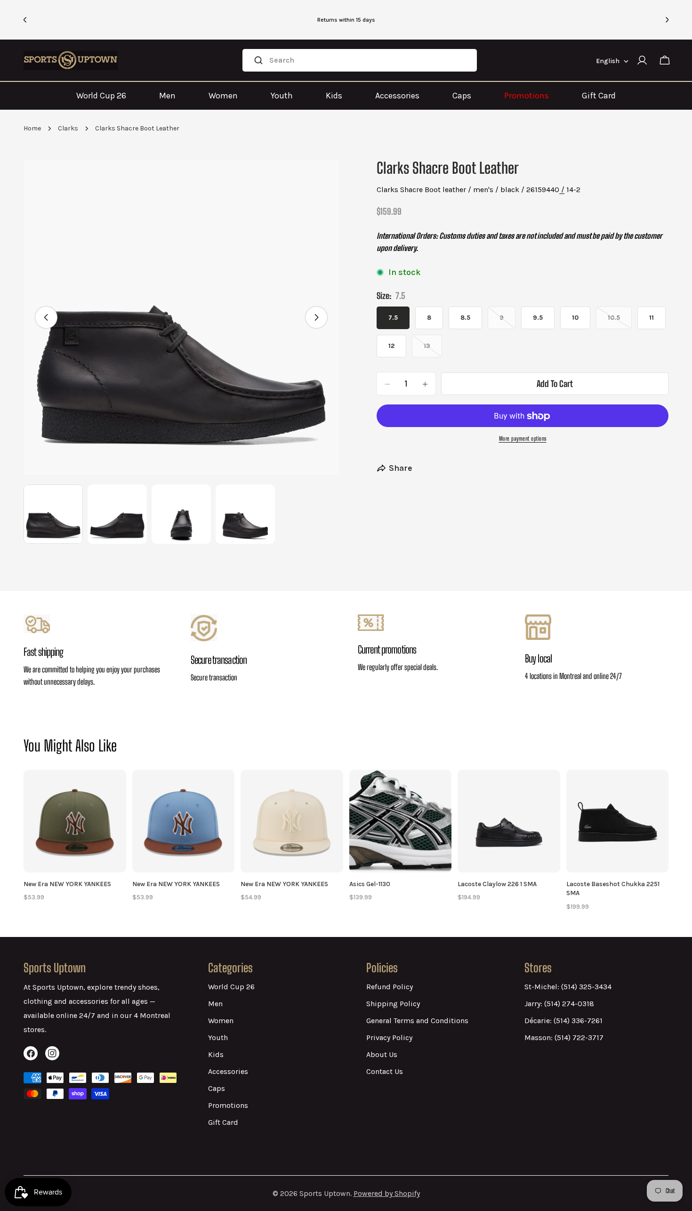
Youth (282, 95)
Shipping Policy (393, 1003)
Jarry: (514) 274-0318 (559, 1003)
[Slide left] (46, 317)
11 (651, 318)
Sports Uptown (324, 1193)
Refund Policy (389, 986)
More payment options (523, 439)
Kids (334, 95)
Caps (461, 95)
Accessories (397, 95)
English (608, 61)
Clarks (68, 128)
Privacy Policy (389, 1037)
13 (433, 350)
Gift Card (599, 95)
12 (391, 346)
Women (223, 95)
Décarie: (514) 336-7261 (563, 1020)
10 (575, 318)
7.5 (393, 318)
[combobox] (359, 60)
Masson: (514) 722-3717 (563, 1037)
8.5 (465, 318)
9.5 (538, 318)
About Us (381, 1054)
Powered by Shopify (387, 1193)
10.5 (620, 322)
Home (32, 128)
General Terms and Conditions (417, 1020)
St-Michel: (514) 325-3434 (568, 986)
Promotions (526, 95)
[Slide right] (316, 317)
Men (167, 95)
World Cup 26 (101, 95)
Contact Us (384, 1071)
